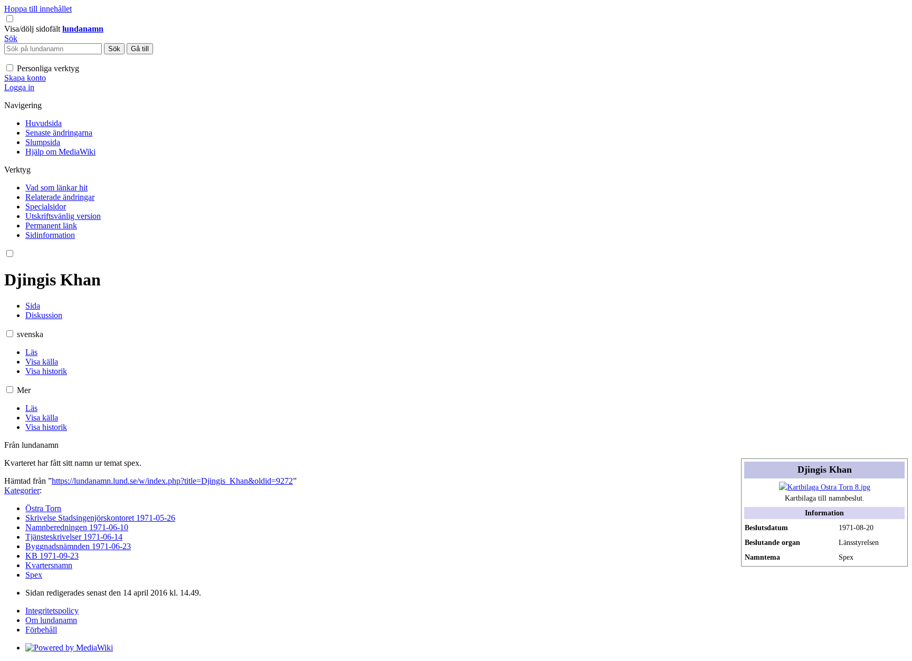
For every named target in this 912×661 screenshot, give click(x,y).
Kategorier (22, 490)
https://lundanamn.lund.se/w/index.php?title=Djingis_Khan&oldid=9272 (172, 480)
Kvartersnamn (48, 565)
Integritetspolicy (52, 610)
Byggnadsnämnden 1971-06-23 (78, 546)
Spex (33, 574)
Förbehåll (41, 629)
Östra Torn (43, 508)
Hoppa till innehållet (38, 8)
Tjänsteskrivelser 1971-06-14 (73, 536)
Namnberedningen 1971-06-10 (76, 527)
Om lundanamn (51, 620)
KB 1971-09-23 (52, 555)
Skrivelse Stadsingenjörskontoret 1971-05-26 (100, 517)
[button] (33, 28)
